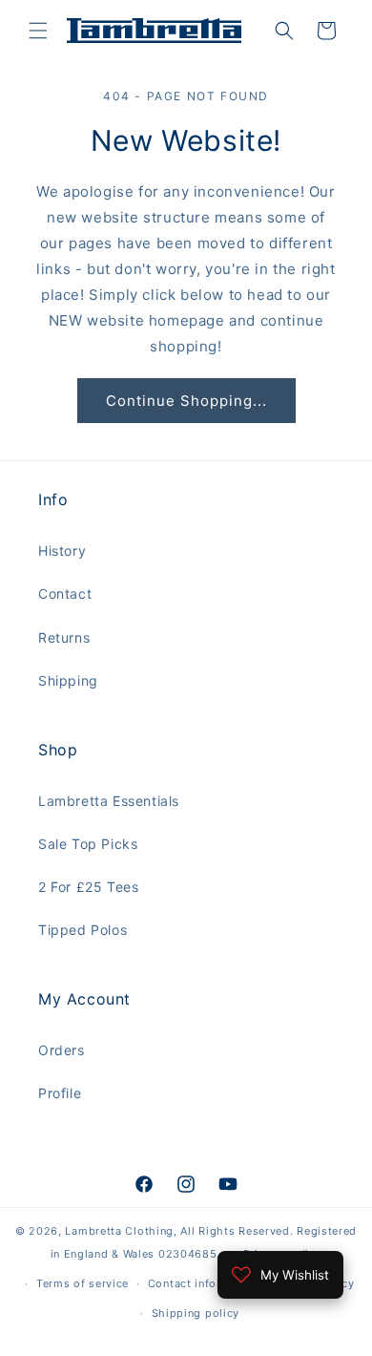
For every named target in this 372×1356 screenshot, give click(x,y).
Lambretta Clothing (119, 1231)
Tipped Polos (82, 930)
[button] (38, 31)
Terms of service (82, 1283)
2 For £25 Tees (88, 887)
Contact (65, 593)
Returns (64, 637)
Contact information (203, 1283)
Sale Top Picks (87, 844)
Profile (59, 1093)
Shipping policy (196, 1313)
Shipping (68, 680)
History (62, 550)
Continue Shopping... (186, 401)
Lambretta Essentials (108, 801)
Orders (61, 1050)
